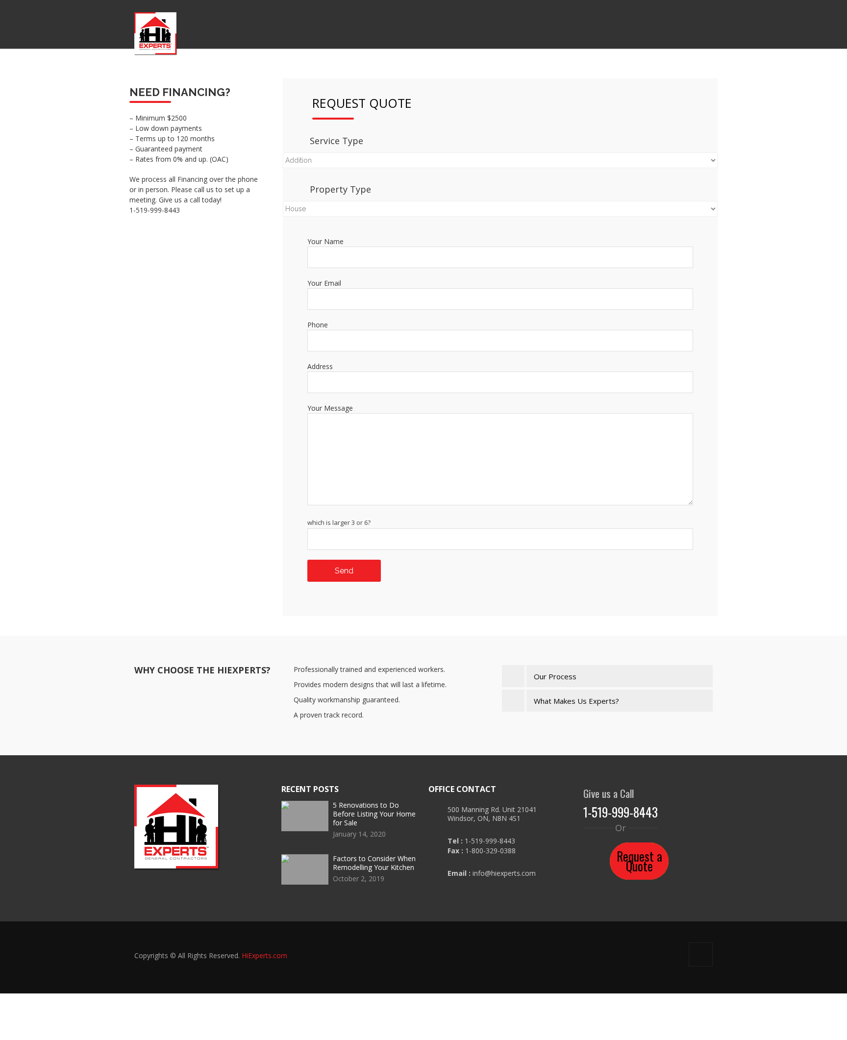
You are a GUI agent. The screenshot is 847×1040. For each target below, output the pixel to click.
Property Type (407, 189)
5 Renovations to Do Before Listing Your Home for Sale (374, 813)
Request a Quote (639, 851)
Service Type (403, 141)
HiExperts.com (264, 955)
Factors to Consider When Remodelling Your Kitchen (374, 863)
